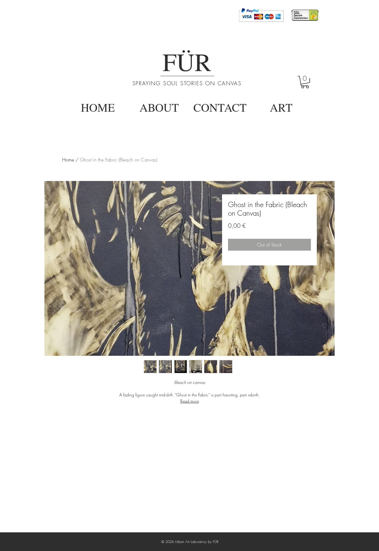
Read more (189, 401)
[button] (305, 82)
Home (68, 159)
